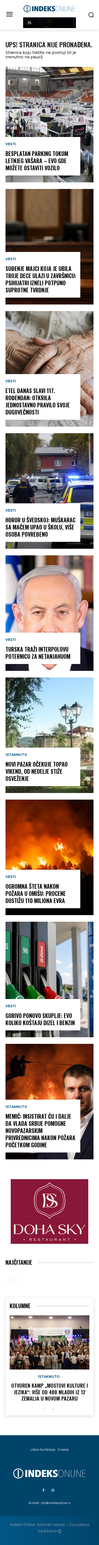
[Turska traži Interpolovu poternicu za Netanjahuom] (50, 613)
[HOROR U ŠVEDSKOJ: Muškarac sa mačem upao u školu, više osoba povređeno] (50, 491)
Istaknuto (16, 754)
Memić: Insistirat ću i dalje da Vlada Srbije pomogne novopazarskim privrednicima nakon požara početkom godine (40, 1130)
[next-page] (53, 1409)
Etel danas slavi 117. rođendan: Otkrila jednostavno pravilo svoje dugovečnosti (38, 401)
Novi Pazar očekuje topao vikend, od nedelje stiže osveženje (37, 771)
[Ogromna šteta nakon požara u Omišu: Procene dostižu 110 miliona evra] (50, 857)
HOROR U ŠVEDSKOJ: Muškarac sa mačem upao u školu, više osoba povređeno (41, 527)
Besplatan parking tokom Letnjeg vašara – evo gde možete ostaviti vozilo (37, 160)
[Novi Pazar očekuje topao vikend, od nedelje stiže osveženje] (50, 735)
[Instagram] (53, 1490)
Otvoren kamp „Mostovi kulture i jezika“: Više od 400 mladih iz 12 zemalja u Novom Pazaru (49, 1392)
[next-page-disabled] (17, 1281)
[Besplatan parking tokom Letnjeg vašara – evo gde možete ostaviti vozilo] (50, 124)
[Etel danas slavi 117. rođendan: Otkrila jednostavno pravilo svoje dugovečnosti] (50, 369)
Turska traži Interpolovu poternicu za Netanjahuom (38, 652)
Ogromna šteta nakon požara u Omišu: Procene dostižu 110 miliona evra (36, 893)
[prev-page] (9, 1281)
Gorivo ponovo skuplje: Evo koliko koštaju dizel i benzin (40, 1019)
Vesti (11, 144)
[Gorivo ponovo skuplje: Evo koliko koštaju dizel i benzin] (50, 979)
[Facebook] (43, 1490)
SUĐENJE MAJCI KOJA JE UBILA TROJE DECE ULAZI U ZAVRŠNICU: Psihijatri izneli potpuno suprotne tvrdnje (41, 279)
